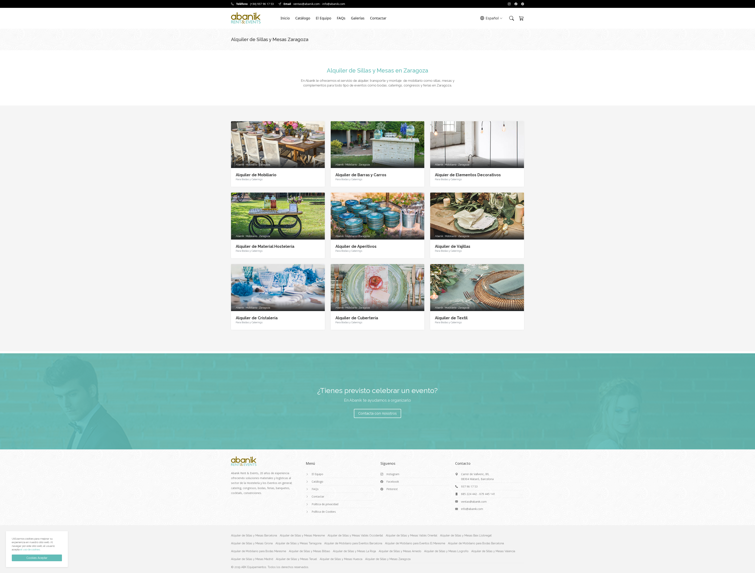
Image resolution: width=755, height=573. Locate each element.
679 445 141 (487, 494)
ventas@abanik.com (306, 4)
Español (492, 18)
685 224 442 (469, 494)
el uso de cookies (30, 549)
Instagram (392, 474)
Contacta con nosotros (377, 413)
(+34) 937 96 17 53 (262, 4)
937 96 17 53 (469, 486)
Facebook (392, 481)
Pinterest (392, 489)
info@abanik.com (333, 4)
